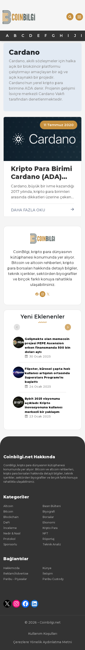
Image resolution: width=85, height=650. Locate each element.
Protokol (9, 539)
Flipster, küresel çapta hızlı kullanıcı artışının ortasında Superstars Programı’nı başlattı (47, 375)
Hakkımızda (11, 568)
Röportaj (48, 539)
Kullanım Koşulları (42, 634)
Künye (47, 568)
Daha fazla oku (28, 210)
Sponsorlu (10, 544)
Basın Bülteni (52, 506)
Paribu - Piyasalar (15, 579)
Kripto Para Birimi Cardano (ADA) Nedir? (41, 173)
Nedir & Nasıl (11, 533)
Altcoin (8, 506)
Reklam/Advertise (15, 573)
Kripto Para (50, 528)
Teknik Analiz (52, 544)
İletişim (48, 573)
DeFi (6, 522)
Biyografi (49, 511)
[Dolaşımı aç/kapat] (79, 17)
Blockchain (11, 517)
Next (67, 327)
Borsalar (48, 517)
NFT (45, 533)
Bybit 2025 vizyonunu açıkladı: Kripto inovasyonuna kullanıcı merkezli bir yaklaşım (43, 405)
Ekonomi (49, 522)
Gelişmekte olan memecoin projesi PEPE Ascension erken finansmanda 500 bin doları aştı (47, 345)
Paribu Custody (53, 579)
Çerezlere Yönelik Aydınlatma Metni (42, 642)
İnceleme (10, 528)
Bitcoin (8, 511)
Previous (16, 327)
